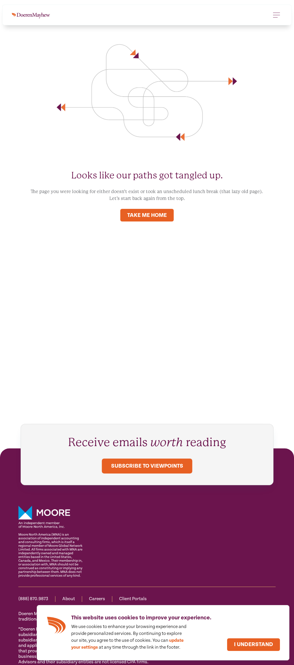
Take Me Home (147, 215)
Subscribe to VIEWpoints (147, 466)
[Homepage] (31, 15)
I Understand (253, 644)
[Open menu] (276, 15)
